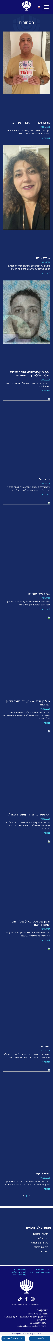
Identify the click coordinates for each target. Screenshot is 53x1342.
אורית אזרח (43, 257)
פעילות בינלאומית (39, 1242)
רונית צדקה (43, 1173)
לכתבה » (46, 138)
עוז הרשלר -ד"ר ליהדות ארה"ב (31, 122)
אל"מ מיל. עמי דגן (39, 593)
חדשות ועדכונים (40, 1234)
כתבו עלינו (43, 1238)
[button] (46, 7)
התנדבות (44, 1251)
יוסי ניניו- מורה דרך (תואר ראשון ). (29, 814)
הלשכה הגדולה (41, 1247)
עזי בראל (44, 479)
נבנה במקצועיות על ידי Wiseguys (26, 1333)
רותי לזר (45, 1046)
